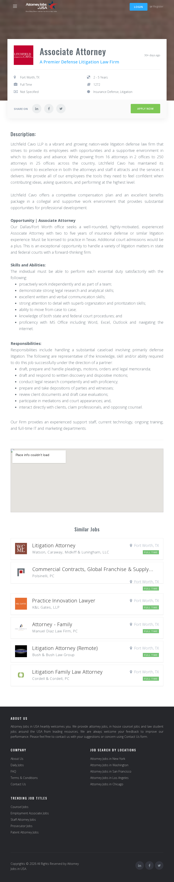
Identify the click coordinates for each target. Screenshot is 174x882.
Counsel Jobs (19, 807)
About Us (17, 759)
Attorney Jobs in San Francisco (110, 771)
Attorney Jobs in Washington (109, 765)
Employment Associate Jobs (30, 813)
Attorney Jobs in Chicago (106, 784)
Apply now (145, 109)
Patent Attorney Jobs (25, 832)
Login (138, 7)
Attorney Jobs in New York (107, 759)
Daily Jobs (17, 765)
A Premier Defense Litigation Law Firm (79, 62)
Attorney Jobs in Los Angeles (109, 778)
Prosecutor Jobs (21, 826)
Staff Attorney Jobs (23, 820)
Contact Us (18, 784)
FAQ (13, 771)
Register (158, 6)
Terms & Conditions (24, 778)
